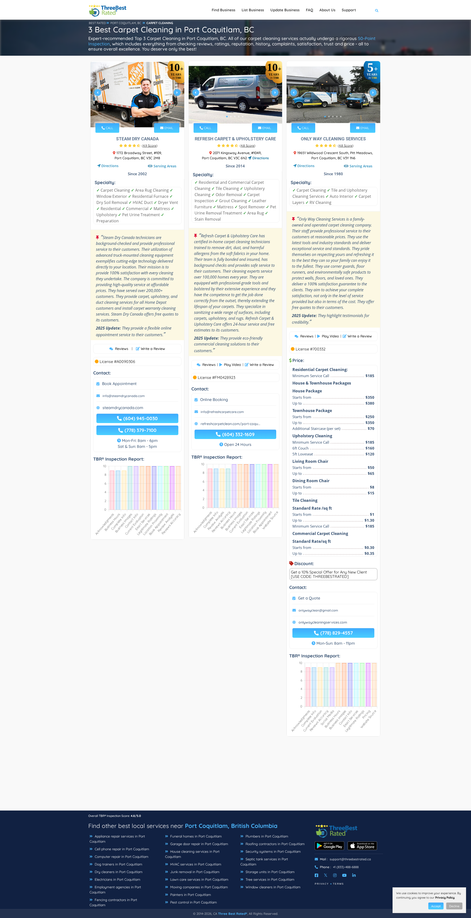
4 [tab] (143, 116)
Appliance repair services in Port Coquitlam (117, 839)
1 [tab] (131, 116)
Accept (436, 906)
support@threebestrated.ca (350, 859)
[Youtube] (344, 875)
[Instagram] (335, 875)
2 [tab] (135, 116)
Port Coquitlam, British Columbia (231, 825)
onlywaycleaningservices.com (323, 622)
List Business (253, 10)
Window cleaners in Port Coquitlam (273, 887)
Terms (338, 883)
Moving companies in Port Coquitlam (198, 887)
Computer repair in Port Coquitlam (121, 856)
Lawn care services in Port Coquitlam (198, 879)
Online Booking (214, 399)
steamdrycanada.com (123, 407)
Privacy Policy (445, 897)
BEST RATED (97, 23)
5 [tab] (242, 116)
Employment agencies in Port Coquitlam (115, 889)
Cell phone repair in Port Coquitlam (121, 849)
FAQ (309, 10)
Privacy (322, 883)
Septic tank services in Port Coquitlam (264, 861)
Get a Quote (309, 598)
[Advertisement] (235, 776)
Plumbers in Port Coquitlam (266, 836)
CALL (109, 128)
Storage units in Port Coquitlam (270, 872)
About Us (327, 10)
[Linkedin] (354, 875)
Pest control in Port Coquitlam (193, 902)
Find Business (223, 10)
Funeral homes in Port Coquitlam (195, 836)
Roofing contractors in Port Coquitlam (275, 844)
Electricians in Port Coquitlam (117, 879)
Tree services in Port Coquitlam (269, 879)
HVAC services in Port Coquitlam (195, 864)
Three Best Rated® (232, 914)
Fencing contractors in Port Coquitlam (113, 902)
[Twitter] (325, 875)
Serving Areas (165, 166)
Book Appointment (119, 383)
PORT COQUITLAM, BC (125, 23)
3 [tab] (139, 116)
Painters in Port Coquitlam (190, 894)
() (149, 145)
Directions (109, 165)
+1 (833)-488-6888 (346, 867)
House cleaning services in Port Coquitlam (192, 854)
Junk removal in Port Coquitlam (194, 872)
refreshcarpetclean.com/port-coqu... (230, 424)
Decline (454, 906)
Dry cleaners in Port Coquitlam (118, 872)
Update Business (285, 10)
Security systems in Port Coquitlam (273, 851)
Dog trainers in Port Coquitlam (118, 864)
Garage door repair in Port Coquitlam (198, 844)
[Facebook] (316, 875)
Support (349, 10)
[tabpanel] (137, 94)
